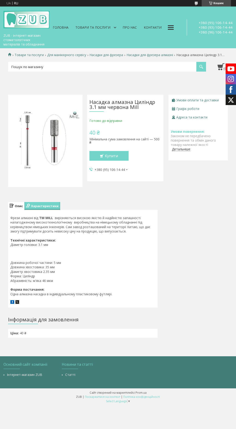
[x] (17, 302)
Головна (60, 27)
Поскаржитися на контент (102, 397)
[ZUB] (26, 18)
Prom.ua (141, 393)
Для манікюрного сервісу (66, 55)
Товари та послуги (92, 27)
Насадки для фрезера (106, 55)
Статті (70, 374)
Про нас (130, 27)
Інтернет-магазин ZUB (24, 374)
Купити (111, 155)
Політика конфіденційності (141, 397)
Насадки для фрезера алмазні (150, 55)
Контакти (153, 27)
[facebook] (12, 302)
